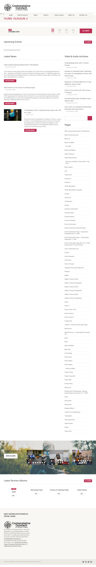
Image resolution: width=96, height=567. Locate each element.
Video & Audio (59, 15)
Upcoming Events (70, 419)
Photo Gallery (68, 361)
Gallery (67, 275)
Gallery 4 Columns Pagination (73, 298)
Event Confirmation (70, 224)
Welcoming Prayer (37, 490)
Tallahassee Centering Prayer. (13, 546)
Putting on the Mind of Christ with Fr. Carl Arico (77, 162)
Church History (82, 490)
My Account (68, 328)
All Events (85, 31)
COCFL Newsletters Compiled (73, 190)
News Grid (67, 349)
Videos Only (68, 431)
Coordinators (68, 201)
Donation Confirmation (71, 209)
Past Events (68, 357)
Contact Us (83, 15)
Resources (68, 387)
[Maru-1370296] (82, 457)
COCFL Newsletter (70, 186)
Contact (67, 194)
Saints (14, 492)
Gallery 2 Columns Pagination (73, 283)
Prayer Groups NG (70, 376)
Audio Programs (69, 154)
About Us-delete (69, 142)
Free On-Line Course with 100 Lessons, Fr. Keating (78, 91)
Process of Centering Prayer (59, 490)
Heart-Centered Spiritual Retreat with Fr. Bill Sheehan (21, 65)
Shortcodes (68, 400)
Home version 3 (69, 317)
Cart (66, 171)
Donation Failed (69, 213)
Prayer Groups (22, 15)
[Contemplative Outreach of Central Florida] (17, 7)
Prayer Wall (68, 380)
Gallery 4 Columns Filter (71, 294)
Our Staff (68, 146)
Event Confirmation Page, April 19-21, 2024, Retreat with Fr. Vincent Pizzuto (77, 244)
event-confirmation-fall (71, 249)
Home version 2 (69, 313)
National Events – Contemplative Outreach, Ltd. (77, 333)
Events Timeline (69, 264)
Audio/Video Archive (71, 157)
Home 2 (67, 305)
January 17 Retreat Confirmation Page (76, 324)
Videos (67, 427)
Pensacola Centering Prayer (16, 544)
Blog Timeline (69, 167)
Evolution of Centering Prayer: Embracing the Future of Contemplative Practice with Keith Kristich (78, 73)
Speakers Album (69, 408)
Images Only (68, 321)
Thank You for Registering (72, 412)
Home (11, 15)
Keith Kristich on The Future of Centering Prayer (19, 88)
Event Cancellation (70, 220)
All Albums (88, 480)
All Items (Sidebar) (70, 150)
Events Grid (68, 260)
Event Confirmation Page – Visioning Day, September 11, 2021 (77, 238)
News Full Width (69, 345)
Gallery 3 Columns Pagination (73, 290)
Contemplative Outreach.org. (12, 538)
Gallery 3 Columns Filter (71, 287)
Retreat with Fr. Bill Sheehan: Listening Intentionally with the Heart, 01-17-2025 (76, 392)
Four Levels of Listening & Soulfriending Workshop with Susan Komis (78, 108)
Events (45, 15)
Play (13, 495)
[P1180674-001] (59, 457)
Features (67, 271)
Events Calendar (69, 256)
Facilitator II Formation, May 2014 (74, 268)
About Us (71, 15)
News (35, 15)
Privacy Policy (69, 383)
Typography (68, 416)
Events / (67, 252)
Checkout (67, 182)
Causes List (68, 178)
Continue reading (9, 80)
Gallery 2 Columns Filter (71, 279)
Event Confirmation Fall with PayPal (75, 228)
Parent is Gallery (70, 368)
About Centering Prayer (72, 135)
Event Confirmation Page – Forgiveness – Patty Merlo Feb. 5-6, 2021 (77, 232)
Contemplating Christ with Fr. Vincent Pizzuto (76, 64)
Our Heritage (68, 353)
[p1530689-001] (37, 457)
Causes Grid (68, 175)
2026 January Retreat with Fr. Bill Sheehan (77, 131)
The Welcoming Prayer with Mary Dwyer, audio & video (78, 100)
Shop (66, 397)
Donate (67, 205)
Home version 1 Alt (70, 309)
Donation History (69, 216)
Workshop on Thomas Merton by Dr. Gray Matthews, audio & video (78, 83)
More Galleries (11, 456)
